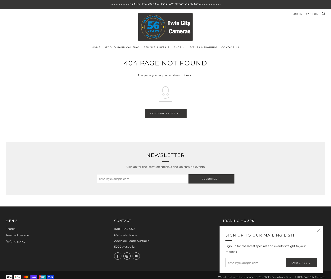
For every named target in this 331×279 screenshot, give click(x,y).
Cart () (312, 14)
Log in (297, 14)
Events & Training (203, 47)
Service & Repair (157, 47)
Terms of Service (17, 235)
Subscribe (210, 179)
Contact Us (230, 47)
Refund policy (15, 241)
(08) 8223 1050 (124, 229)
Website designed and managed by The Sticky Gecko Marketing (254, 277)
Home (96, 47)
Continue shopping (165, 113)
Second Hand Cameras (122, 47)
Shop (178, 47)
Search (11, 229)
